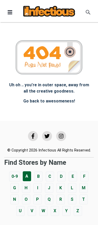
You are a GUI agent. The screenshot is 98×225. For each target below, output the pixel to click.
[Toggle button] (10, 12)
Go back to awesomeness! (49, 101)
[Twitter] (47, 136)
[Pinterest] (61, 136)
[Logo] (49, 12)
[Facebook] (33, 136)
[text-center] (88, 12)
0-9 (14, 176)
